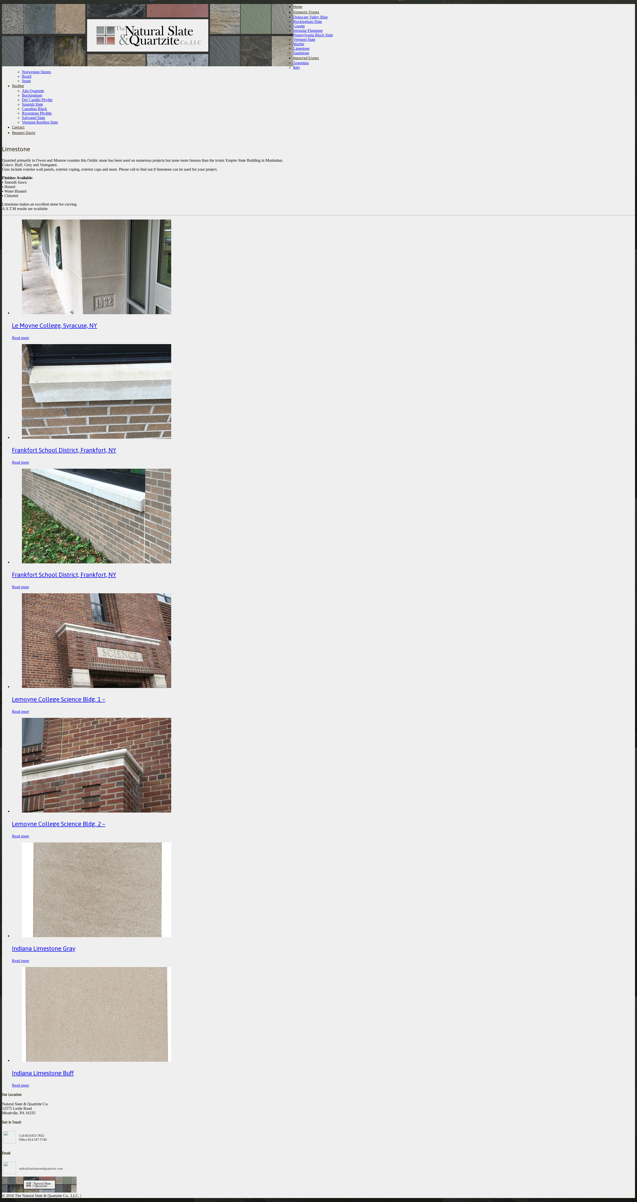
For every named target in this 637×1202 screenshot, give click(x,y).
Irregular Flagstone (308, 30)
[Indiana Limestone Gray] (96, 936)
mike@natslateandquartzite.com (41, 1168)
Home (297, 7)
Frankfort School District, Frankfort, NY (64, 450)
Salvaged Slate (33, 118)
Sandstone (301, 53)
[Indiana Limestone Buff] (96, 1060)
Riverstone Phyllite (37, 113)
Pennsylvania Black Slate (313, 35)
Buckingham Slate (307, 21)
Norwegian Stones (36, 72)
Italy (296, 67)
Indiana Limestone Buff (43, 1072)
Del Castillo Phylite (37, 100)
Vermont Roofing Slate (40, 122)
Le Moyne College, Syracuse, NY (54, 325)
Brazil (26, 76)
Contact (18, 127)
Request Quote (23, 133)
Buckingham (32, 95)
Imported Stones (306, 58)
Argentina (301, 63)
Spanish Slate (32, 104)
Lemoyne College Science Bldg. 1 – (58, 699)
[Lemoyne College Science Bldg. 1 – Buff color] (96, 686)
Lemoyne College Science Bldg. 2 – (58, 823)
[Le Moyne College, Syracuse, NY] (96, 313)
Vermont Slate (304, 39)
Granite (299, 26)
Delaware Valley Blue (310, 17)
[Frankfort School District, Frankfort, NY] (96, 562)
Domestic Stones (306, 12)
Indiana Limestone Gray (43, 948)
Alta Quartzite (33, 91)
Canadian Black (34, 109)
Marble (298, 44)
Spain (26, 81)
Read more (20, 338)
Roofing (18, 86)
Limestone (301, 48)
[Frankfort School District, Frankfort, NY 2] (96, 437)
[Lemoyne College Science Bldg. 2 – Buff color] (96, 811)
